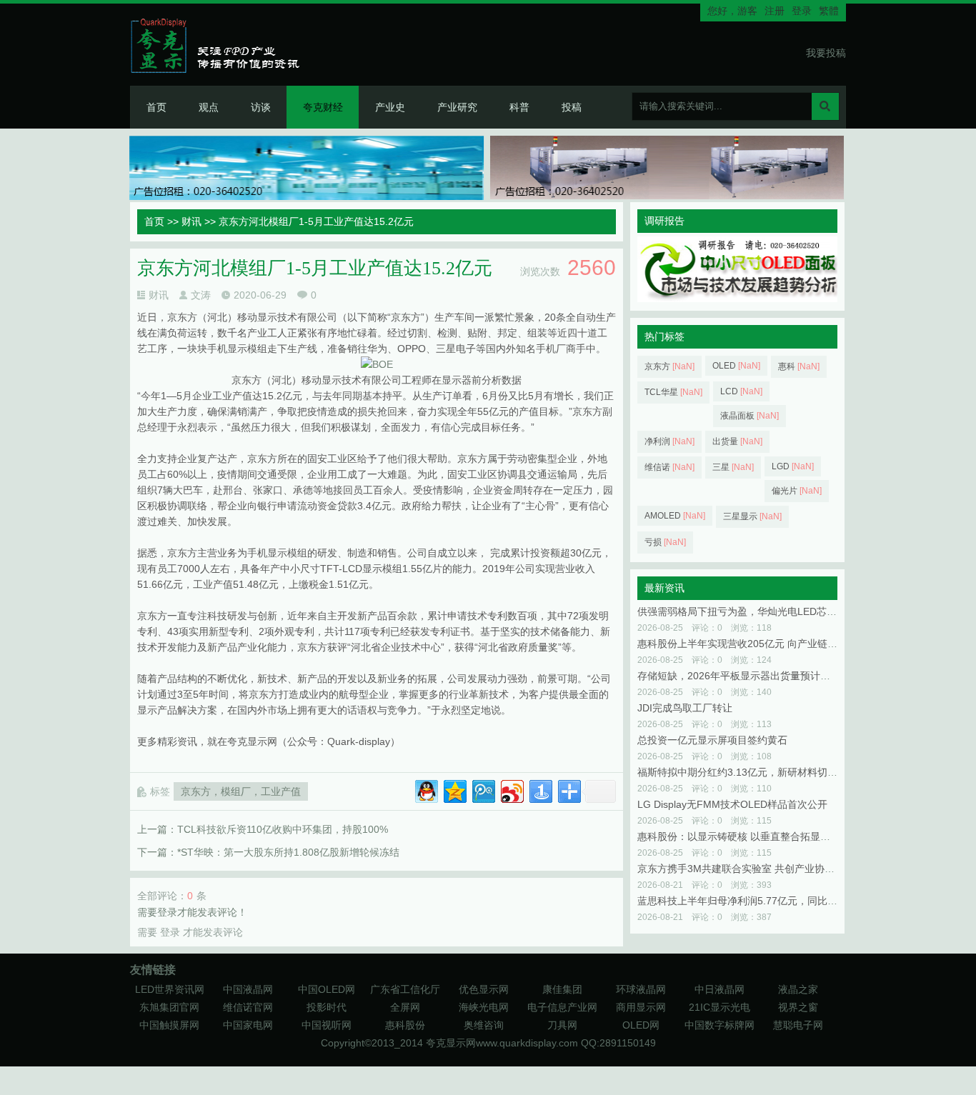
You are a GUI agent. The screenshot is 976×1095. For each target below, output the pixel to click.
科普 (519, 107)
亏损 (665, 542)
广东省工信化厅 (405, 989)
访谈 (261, 107)
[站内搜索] (825, 106)
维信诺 (669, 467)
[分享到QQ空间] (454, 789)
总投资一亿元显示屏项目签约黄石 (712, 740)
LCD (741, 391)
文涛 (201, 295)
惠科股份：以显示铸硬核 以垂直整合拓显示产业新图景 (758, 836)
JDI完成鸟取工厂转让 (684, 708)
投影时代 (327, 1007)
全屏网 (405, 1007)
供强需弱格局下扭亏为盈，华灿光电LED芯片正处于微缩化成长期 (782, 611)
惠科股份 (405, 1025)
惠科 (799, 366)
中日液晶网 (719, 989)
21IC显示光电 (719, 1007)
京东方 (669, 366)
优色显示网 (484, 989)
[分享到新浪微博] (511, 789)
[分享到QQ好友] (425, 789)
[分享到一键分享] (540, 789)
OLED (736, 366)
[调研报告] (737, 298)
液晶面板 (749, 416)
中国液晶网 (248, 989)
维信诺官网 (248, 1007)
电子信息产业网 (562, 1007)
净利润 (669, 441)
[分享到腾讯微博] (482, 789)
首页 (156, 107)
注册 (775, 10)
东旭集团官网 (169, 1007)
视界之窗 (798, 1007)
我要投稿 (826, 53)
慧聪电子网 (798, 1025)
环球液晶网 (641, 989)
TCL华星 (673, 392)
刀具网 (562, 1025)
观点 (209, 107)
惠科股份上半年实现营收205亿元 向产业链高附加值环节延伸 (772, 643)
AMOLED (674, 516)
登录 (802, 10)
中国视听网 (327, 1025)
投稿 (572, 107)
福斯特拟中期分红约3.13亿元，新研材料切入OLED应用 (761, 772)
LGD (793, 466)
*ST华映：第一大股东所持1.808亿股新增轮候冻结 (288, 852)
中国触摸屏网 (169, 1025)
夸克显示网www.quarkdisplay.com (503, 1043)
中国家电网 (248, 1025)
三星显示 (752, 516)
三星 (733, 467)
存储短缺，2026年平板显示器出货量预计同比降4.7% (755, 675)
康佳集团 (562, 989)
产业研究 (457, 107)
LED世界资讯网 (169, 989)
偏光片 (797, 491)
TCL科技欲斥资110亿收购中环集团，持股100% (282, 829)
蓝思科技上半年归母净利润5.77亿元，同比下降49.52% (759, 900)
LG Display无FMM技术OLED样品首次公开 (732, 804)
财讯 (191, 221)
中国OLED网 (326, 989)
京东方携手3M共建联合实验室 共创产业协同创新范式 (756, 868)
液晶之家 (798, 989)
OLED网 (640, 1025)
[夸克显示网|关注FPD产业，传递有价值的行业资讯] (221, 45)
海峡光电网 (484, 1007)
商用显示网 (641, 1007)
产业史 (390, 107)
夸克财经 (323, 107)
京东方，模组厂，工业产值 (241, 791)
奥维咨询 (484, 1025)
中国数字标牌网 (719, 1025)
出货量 (737, 441)
